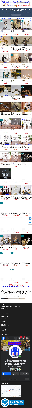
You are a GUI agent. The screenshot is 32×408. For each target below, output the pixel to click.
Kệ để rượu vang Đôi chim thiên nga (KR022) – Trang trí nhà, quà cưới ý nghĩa (26, 231)
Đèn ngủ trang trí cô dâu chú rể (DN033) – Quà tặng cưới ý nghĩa (16, 66)
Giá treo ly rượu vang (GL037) (26, 263)
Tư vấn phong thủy (3, 330)
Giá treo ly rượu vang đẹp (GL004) (5, 147)
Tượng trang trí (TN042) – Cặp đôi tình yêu (5, 82)
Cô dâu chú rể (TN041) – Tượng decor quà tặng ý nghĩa (26, 66)
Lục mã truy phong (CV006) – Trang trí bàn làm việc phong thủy (16, 98)
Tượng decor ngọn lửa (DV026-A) (26, 81)
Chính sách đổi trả (3, 321)
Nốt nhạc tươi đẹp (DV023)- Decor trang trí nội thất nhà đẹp (26, 32)
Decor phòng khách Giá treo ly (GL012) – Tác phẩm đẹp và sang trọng (26, 165)
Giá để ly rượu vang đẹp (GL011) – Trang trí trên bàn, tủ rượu (16, 164)
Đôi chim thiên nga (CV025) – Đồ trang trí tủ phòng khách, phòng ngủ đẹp (16, 248)
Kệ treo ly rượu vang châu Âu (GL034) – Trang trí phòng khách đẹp (16, 198)
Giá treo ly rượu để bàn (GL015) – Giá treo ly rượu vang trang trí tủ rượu (16, 182)
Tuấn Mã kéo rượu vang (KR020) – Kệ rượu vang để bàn (5, 214)
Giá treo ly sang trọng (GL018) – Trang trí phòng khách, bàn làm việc (26, 182)
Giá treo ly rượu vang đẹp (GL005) (16, 147)
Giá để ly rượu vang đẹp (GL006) (26, 147)
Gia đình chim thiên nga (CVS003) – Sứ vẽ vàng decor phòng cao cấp (5, 230)
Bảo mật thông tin (3, 324)
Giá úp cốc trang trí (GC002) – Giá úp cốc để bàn (5, 264)
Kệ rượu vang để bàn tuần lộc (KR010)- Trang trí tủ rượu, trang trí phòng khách (5, 115)
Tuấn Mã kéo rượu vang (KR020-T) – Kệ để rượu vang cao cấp (26, 247)
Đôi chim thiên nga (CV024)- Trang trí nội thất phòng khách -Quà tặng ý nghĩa (5, 248)
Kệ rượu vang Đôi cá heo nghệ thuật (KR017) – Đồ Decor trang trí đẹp (26, 115)
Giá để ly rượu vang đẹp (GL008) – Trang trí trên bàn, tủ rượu (5, 164)
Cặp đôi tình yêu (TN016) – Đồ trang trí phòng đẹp (5, 32)
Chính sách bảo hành (3, 318)
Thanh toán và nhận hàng (4, 329)
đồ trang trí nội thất (5, 306)
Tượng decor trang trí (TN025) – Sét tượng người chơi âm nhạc (16, 32)
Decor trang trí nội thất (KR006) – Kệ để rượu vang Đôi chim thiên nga (16, 281)
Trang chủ (3, 12)
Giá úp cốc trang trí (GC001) (26, 213)
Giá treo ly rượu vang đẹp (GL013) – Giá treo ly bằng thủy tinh (5, 181)
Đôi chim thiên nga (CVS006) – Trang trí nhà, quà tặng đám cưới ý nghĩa (16, 231)
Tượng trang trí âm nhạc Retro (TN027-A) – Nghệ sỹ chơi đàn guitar (26, 49)
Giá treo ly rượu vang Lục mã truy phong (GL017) (27, 98)
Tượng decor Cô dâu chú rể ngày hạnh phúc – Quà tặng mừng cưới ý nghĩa (5, 99)
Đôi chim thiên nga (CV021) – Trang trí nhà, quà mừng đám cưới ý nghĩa (26, 198)
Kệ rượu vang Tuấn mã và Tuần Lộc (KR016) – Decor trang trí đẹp (16, 114)
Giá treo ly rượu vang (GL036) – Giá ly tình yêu (16, 264)
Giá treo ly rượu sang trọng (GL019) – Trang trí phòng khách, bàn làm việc (5, 198)
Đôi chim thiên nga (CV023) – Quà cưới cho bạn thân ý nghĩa (16, 214)
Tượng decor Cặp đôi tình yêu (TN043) (16, 82)
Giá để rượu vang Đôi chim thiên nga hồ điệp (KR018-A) (26, 280)
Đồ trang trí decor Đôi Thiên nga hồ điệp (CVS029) (5, 280)
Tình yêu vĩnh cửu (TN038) (5, 65)
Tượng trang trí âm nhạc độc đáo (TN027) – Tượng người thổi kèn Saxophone (16, 49)
